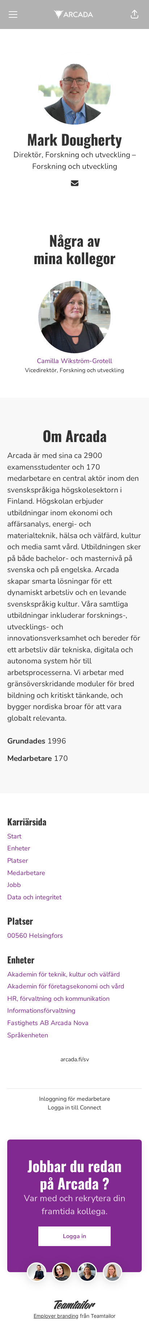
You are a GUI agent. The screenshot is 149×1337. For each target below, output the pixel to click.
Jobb (14, 884)
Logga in (74, 1236)
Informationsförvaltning (41, 1010)
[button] (134, 14)
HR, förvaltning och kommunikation (58, 998)
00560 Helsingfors (35, 935)
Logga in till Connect (74, 1108)
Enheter (18, 848)
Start (14, 836)
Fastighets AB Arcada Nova (48, 1023)
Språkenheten (27, 1035)
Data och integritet (34, 897)
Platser (17, 860)
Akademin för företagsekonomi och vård (65, 986)
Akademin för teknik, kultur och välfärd (63, 974)
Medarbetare (26, 873)
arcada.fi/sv (74, 1059)
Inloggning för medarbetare (74, 1099)
